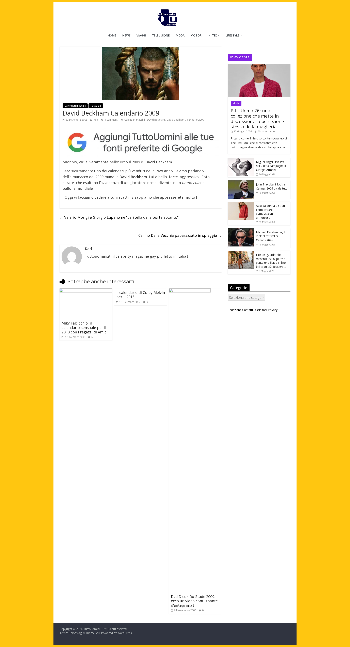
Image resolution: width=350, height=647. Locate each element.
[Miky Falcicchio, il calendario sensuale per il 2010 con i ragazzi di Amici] (86, 291)
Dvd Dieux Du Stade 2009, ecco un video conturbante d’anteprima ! (194, 601)
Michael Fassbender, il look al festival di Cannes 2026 (270, 236)
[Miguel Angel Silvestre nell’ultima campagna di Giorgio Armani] (241, 160)
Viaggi (141, 35)
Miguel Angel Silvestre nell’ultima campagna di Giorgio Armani (271, 166)
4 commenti (111, 119)
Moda (180, 35)
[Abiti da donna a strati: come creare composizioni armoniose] (241, 204)
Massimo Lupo (266, 131)
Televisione (161, 35)
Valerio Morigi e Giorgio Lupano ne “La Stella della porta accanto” (119, 217)
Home (112, 35)
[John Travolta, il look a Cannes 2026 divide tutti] (241, 182)
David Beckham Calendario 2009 (185, 119)
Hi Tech (214, 35)
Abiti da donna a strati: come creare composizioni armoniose (270, 212)
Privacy (272, 310)
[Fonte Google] (141, 142)
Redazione (234, 310)
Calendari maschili (75, 105)
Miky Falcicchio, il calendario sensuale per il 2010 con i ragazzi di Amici (84, 327)
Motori (196, 35)
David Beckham (156, 119)
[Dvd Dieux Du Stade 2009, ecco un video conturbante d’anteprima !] (190, 291)
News (126, 35)
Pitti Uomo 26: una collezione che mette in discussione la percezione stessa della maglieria (257, 118)
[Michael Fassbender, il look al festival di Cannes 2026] (241, 230)
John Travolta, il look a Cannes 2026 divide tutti (271, 186)
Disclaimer (260, 310)
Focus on (96, 105)
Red (96, 119)
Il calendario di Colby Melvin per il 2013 (140, 294)
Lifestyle (232, 35)
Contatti (247, 310)
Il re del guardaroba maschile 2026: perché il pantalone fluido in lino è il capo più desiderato (271, 261)
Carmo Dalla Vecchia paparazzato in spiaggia (180, 235)
